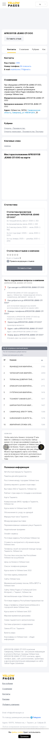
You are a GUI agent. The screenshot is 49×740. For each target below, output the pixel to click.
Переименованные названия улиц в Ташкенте (23, 525)
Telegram (37, 717)
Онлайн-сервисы (11, 534)
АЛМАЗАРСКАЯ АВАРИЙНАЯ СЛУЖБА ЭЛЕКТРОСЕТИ (21, 386)
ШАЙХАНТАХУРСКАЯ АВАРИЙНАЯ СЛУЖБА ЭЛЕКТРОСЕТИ (21, 405)
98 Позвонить (25, 66)
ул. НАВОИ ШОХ (28, 113)
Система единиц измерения (15, 575)
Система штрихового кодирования (18, 624)
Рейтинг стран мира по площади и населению (23, 493)
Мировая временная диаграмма (17, 616)
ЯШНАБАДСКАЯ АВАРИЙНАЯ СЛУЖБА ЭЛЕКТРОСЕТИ (21, 366)
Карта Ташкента (10, 497)
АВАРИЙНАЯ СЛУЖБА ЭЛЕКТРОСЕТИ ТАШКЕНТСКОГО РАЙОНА (21, 424)
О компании (7, 689)
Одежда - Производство (14, 128)
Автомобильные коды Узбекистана (18, 596)
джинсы (7, 146)
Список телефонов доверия (15, 566)
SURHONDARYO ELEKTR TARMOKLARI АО (21, 418)
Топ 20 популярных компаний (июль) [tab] (15, 348)
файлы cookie (17, 732)
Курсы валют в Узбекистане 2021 (17, 611)
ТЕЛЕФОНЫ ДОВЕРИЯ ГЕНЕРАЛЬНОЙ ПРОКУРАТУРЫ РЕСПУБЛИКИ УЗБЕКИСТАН (21, 379)
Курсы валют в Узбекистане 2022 (18, 570)
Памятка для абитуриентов (15, 476)
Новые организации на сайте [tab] (13, 355)
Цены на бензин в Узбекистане (16, 562)
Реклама (5, 699)
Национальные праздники (14, 529)
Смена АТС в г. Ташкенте (14, 628)
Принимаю (24, 736)
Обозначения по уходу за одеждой (18, 512)
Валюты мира (9, 633)
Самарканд (16, 113)
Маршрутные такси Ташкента (16, 517)
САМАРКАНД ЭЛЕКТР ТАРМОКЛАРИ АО (21, 412)
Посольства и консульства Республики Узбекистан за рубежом (20, 556)
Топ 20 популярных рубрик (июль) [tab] (14, 352)
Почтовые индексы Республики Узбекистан (22, 538)
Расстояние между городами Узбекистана (21, 480)
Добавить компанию (10, 704)
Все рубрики (7, 683)
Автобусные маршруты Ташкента (18, 472)
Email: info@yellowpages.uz (13, 713)
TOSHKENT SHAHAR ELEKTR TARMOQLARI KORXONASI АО (21, 399)
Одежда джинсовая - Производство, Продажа (23, 131)
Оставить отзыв (14, 38)
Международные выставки (15, 521)
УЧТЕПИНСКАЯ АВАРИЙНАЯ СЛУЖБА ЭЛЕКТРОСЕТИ (21, 392)
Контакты (6, 694)
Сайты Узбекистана (12, 579)
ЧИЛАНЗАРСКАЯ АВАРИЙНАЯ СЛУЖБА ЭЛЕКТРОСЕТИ (21, 373)
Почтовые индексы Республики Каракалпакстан (24, 601)
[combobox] (41, 4)
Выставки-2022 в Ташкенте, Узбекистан (20, 489)
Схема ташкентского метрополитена (19, 620)
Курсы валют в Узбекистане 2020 (18, 508)
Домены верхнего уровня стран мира (19, 485)
